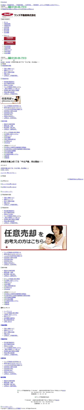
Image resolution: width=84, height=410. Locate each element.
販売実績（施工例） (10, 127)
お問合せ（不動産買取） (11, 75)
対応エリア (7, 316)
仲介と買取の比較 (9, 72)
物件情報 (6, 29)
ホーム (6, 22)
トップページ (8, 311)
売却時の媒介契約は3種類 (11, 90)
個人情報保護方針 (9, 320)
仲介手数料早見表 (9, 83)
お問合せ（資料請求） (10, 129)
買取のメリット (8, 70)
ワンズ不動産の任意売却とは (12, 106)
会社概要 (6, 32)
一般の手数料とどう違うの (12, 88)
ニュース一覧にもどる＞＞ (8, 172)
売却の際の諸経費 (9, 92)
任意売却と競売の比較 (10, 111)
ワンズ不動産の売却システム (12, 87)
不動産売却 (7, 25)
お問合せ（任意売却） (10, 118)
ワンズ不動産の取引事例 (11, 313)
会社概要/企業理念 (9, 318)
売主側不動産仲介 (9, 210)
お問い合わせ (8, 321)
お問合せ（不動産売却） (11, 94)
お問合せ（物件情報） (10, 386)
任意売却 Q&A (8, 114)
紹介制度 (6, 30)
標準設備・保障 (8, 126)
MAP (63, 390)
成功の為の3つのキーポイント (13, 107)
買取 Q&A (7, 74)
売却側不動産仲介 (9, 81)
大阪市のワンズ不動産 (14, 408)
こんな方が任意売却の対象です (13, 109)
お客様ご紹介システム (10, 314)
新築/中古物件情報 (9, 124)
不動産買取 (7, 24)
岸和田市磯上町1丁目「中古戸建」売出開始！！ (15, 168)
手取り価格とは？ (9, 68)
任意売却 (6, 27)
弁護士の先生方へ (9, 116)
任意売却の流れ (8, 112)
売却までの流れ (8, 85)
